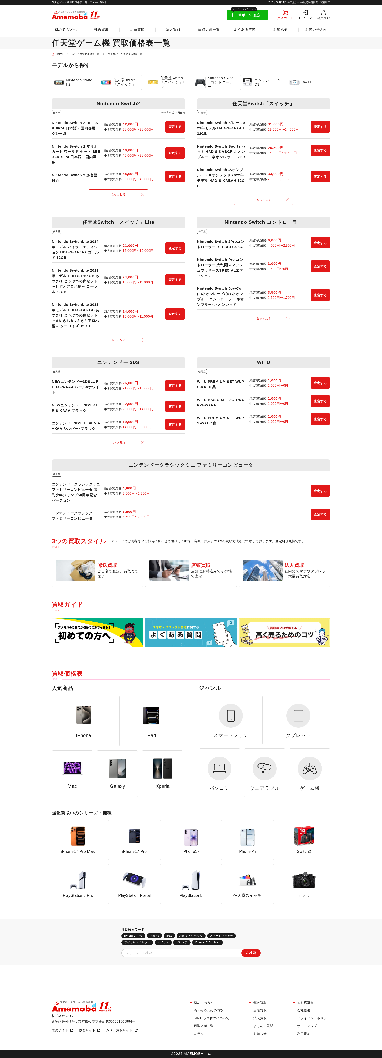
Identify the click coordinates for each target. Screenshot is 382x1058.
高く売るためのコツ (209, 1010)
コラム (199, 1033)
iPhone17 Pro (133, 935)
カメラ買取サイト (119, 1030)
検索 (252, 953)
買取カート (285, 18)
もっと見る (118, 194)
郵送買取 (101, 30)
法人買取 (173, 30)
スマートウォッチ (221, 935)
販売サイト (60, 1030)
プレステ (182, 942)
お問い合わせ (316, 30)
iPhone (154, 935)
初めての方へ (66, 30)
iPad (169, 935)
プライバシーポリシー (313, 1018)
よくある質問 (245, 30)
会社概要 (304, 1010)
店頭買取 (137, 30)
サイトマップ (307, 1026)
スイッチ (163, 942)
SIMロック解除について (212, 1018)
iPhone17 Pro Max (207, 942)
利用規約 (304, 1033)
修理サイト (87, 1030)
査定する (175, 126)
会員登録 (323, 18)
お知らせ (280, 30)
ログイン (305, 18)
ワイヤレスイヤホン (137, 942)
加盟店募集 (305, 1002)
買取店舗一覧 (209, 30)
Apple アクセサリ (191, 935)
